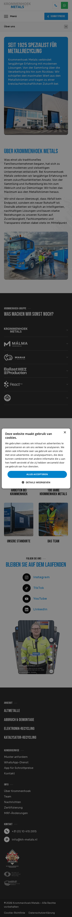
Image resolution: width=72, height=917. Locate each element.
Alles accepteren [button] (37, 474)
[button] (36, 482)
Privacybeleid (47, 466)
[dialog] (36, 458)
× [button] (64, 432)
